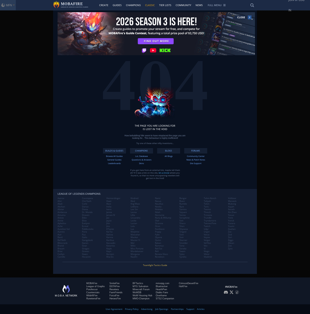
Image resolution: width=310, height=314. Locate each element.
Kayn (108, 251)
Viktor (207, 254)
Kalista (109, 234)
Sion (181, 234)
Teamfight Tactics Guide (155, 265)
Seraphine (184, 217)
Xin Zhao (232, 212)
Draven (85, 215)
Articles (201, 309)
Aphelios (62, 223)
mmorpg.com (162, 283)
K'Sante (110, 229)
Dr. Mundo (87, 212)
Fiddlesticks (87, 229)
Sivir (181, 237)
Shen (181, 226)
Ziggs (230, 240)
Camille (61, 256)
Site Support (195, 163)
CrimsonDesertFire (188, 283)
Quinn (158, 240)
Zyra (230, 248)
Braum (61, 248)
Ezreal (85, 226)
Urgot (207, 231)
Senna (182, 215)
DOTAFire (114, 286)
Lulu (133, 226)
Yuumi (231, 226)
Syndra (182, 256)
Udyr (206, 229)
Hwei (108, 201)
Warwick (232, 201)
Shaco (182, 223)
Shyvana (183, 229)
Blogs (168, 150)
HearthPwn (161, 289)
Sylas (182, 254)
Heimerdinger (113, 198)
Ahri (60, 201)
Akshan (61, 206)
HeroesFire (115, 298)
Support (190, 309)
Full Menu (215, 5)
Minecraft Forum (141, 289)
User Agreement (114, 309)
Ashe (60, 226)
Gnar (84, 245)
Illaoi (108, 203)
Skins (141, 163)
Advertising (146, 309)
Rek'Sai (158, 248)
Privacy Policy (131, 309)
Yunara (231, 223)
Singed (182, 231)
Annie (60, 220)
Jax (107, 217)
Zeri (230, 237)
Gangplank (87, 240)
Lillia (133, 215)
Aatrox (61, 198)
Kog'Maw (135, 203)
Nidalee (159, 209)
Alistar (61, 209)
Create (103, 5)
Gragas (85, 248)
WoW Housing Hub (142, 295)
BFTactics (138, 283)
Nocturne (159, 215)
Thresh (207, 212)
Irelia (108, 206)
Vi (205, 248)
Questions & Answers (141, 159)
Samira (183, 209)
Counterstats (93, 292)
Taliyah (207, 201)
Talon (206, 203)
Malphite (135, 231)
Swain (182, 251)
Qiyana (158, 237)
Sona (181, 245)
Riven (182, 201)
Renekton (159, 256)
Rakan (158, 243)
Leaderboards (114, 163)
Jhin (108, 223)
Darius (85, 206)
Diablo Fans (162, 292)
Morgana (135, 254)
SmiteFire (114, 283)
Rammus (159, 245)
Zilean (231, 243)
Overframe (161, 295)
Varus (207, 234)
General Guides (114, 159)
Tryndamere (210, 220)
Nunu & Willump (163, 217)
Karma (109, 237)
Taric (206, 206)
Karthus (110, 240)
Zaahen (232, 229)
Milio (133, 245)
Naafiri (134, 256)
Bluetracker (162, 286)
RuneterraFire (93, 298)
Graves (85, 251)
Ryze (181, 206)
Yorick (231, 220)
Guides (117, 5)
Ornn (157, 226)
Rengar (183, 198)
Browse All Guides (114, 156)
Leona (134, 212)
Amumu (61, 215)
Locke (133, 220)
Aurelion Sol (64, 229)
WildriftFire (91, 295)
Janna (109, 212)
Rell (157, 251)
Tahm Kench (210, 198)
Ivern (108, 209)
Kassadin (110, 243)
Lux (132, 229)
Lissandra (135, 217)
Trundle (208, 217)
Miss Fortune (137, 248)
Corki (84, 203)
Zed (230, 234)
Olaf (157, 220)
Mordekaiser (137, 251)
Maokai (134, 237)
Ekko (84, 217)
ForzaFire (114, 295)
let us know (164, 172)
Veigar (207, 240)
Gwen (85, 254)
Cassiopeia (87, 198)
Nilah (157, 212)
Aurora (61, 231)
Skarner (183, 240)
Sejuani (183, 212)
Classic (150, 5)
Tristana (208, 215)
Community (183, 5)
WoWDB (137, 292)
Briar (60, 251)
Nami (157, 198)
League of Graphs (95, 286)
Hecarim (86, 256)
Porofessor (92, 289)
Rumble (183, 203)
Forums (195, 150)
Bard (60, 237)
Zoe (230, 245)
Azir (60, 234)
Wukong (232, 203)
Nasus (158, 201)
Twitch (207, 226)
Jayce (109, 220)
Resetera (114, 289)
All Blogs (169, 156)
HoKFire (183, 286)
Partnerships (177, 309)
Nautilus (159, 203)
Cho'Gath (86, 201)
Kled (133, 201)
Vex (205, 245)
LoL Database (141, 156)
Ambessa (62, 212)
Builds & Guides (114, 150)
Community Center (196, 156)
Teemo (207, 209)
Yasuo (231, 215)
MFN (9, 5)
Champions (133, 5)
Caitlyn (61, 254)
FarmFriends (116, 292)
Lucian (134, 223)
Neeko (158, 206)
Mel (132, 243)
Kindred (134, 198)
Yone (230, 217)
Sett (181, 220)
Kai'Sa (109, 231)
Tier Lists (165, 5)
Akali (60, 203)
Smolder (183, 243)
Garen (85, 243)
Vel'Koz (207, 243)
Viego (206, 251)
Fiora (84, 231)
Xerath (231, 209)
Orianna (159, 223)
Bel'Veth (62, 240)
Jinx (108, 226)
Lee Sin (134, 209)
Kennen (110, 254)
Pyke (157, 234)
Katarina (110, 245)
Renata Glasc (161, 254)
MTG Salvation (140, 286)
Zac (230, 231)
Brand (61, 245)
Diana (85, 209)
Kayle (109, 248)
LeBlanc (134, 206)
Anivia (61, 217)
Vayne (207, 237)
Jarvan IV (110, 215)
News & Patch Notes (195, 159)
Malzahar (135, 234)
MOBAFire (91, 283)
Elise (84, 220)
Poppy (158, 231)
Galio (84, 237)
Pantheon (160, 229)
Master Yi (135, 240)
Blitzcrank (62, 243)
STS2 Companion (165, 298)
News (199, 5)
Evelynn (86, 223)
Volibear (232, 198)
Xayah (231, 206)
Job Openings (161, 309)
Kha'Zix (110, 256)
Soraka (182, 248)
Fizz (84, 234)
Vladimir (208, 256)
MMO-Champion (141, 298)
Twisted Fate (210, 223)
